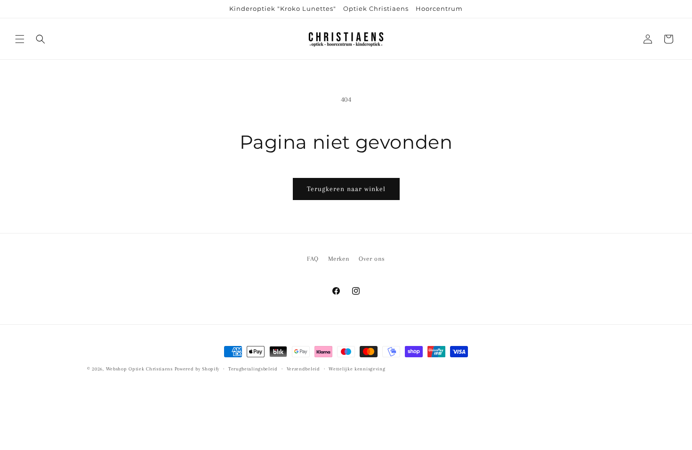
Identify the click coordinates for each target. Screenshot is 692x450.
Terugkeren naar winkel (346, 189)
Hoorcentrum (439, 8)
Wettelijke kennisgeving (357, 369)
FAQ (313, 258)
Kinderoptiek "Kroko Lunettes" (282, 8)
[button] (19, 39)
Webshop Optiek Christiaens (139, 369)
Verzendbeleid (303, 369)
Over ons (372, 258)
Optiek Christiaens (376, 8)
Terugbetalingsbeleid (253, 369)
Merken (339, 258)
